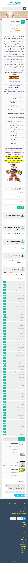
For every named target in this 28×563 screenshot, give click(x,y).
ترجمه (23, 426)
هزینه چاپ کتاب (10, 158)
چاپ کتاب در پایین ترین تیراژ (18, 282)
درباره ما (17, 559)
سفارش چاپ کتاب (21, 320)
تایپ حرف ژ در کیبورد (14, 469)
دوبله (23, 396)
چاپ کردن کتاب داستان (20, 488)
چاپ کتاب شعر (21, 293)
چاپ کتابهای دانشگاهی (20, 290)
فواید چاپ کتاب (21, 285)
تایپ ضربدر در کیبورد (14, 443)
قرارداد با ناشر (21, 312)
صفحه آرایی (22, 383)
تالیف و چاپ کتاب (21, 325)
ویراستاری (22, 421)
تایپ (23, 423)
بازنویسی (22, 404)
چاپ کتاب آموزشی (20, 339)
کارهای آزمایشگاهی (20, 407)
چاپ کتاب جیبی (21, 336)
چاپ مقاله (22, 434)
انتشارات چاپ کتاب (20, 342)
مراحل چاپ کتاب (21, 298)
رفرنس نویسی (21, 418)
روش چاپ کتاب (21, 369)
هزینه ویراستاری (17, 158)
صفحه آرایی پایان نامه (20, 432)
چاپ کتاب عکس (21, 347)
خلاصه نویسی (21, 377)
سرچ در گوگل (21, 399)
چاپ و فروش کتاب (20, 323)
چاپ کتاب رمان (21, 296)
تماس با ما (12, 559)
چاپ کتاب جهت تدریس (20, 355)
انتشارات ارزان (21, 334)
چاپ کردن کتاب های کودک (10, 492)
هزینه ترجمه (15, 156)
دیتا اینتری (22, 388)
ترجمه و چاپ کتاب (21, 328)
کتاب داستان (8, 485)
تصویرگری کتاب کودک (20, 380)
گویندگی (22, 394)
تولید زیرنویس (21, 391)
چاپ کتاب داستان (21, 485)
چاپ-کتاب (11, 561)
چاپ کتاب (24, 17)
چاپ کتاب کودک (16, 17)
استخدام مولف (7, 559)
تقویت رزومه (21, 287)
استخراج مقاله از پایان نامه (19, 410)
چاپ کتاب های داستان (20, 492)
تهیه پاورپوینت (21, 415)
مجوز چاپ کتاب (21, 364)
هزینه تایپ (21, 156)
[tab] (21, 439)
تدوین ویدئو (21, 413)
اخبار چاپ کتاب (21, 374)
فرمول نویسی (21, 429)
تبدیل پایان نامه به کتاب (19, 306)
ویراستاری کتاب (21, 361)
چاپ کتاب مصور (21, 331)
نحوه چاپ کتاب (21, 315)
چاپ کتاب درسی (21, 350)
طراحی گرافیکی (21, 385)
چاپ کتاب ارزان (21, 345)
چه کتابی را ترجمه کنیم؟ (19, 372)
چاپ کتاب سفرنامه (20, 353)
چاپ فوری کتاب (21, 309)
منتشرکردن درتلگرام (20, 495)
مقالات (21, 17)
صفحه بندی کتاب (21, 358)
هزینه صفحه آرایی (8, 156)
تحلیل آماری (22, 402)
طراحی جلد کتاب (21, 366)
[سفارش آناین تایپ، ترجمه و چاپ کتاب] (14, 79)
